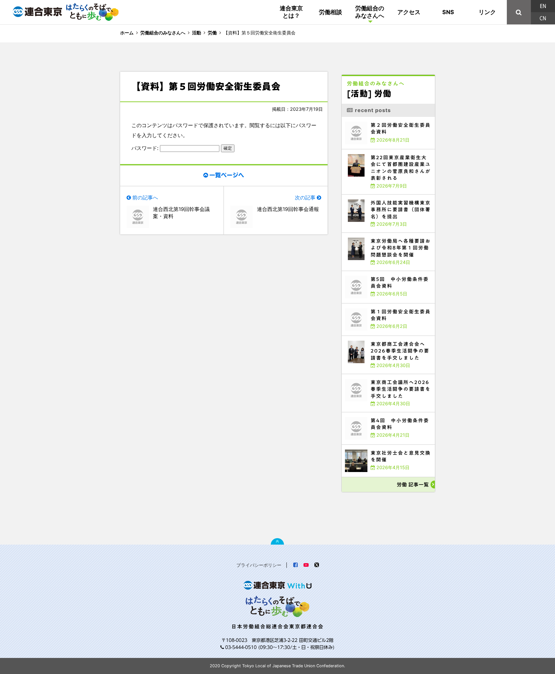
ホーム (127, 32)
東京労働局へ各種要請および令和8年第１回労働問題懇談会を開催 (380, 234)
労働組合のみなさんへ (369, 12)
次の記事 (305, 197)
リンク (487, 12)
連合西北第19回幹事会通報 (288, 209)
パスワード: (145, 148)
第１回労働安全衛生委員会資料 (360, 304)
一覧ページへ (226, 175)
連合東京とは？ (291, 12)
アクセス (408, 12)
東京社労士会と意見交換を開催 (360, 446)
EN (543, 6)
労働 (212, 32)
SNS (448, 12)
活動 (196, 32)
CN (543, 18)
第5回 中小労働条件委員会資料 (360, 272)
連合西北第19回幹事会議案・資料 (181, 212)
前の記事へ (145, 197)
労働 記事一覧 (413, 484)
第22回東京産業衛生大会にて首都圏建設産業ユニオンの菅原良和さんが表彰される (388, 152)
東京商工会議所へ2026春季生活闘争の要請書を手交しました (377, 375)
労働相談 (330, 12)
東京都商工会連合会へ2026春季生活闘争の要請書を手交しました (380, 337)
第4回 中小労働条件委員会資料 (360, 413)
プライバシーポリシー (258, 565)
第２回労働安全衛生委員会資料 (360, 118)
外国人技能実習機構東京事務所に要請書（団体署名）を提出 (376, 196)
